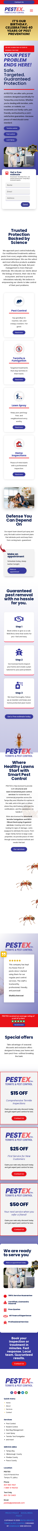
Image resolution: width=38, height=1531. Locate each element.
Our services (19, 849)
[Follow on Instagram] (15, 1392)
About (8, 1406)
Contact (9, 1412)
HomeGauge (14, 1526)
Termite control (11, 128)
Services (9, 1409)
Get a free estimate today (19, 716)
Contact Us (19, 2)
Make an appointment (14, 571)
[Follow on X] (19, 1392)
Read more (19, 332)
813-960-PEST (10, 1485)
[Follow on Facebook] (11, 1392)
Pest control (10, 134)
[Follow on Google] (26, 1392)
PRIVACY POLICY (12, 1513)
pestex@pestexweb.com (14, 1503)
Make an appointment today (16, 1262)
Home (8, 1403)
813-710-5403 (10, 1495)
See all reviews (19, 1024)
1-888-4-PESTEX (11, 1488)
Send (25, 204)
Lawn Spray (10, 140)
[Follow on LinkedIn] (22, 1392)
